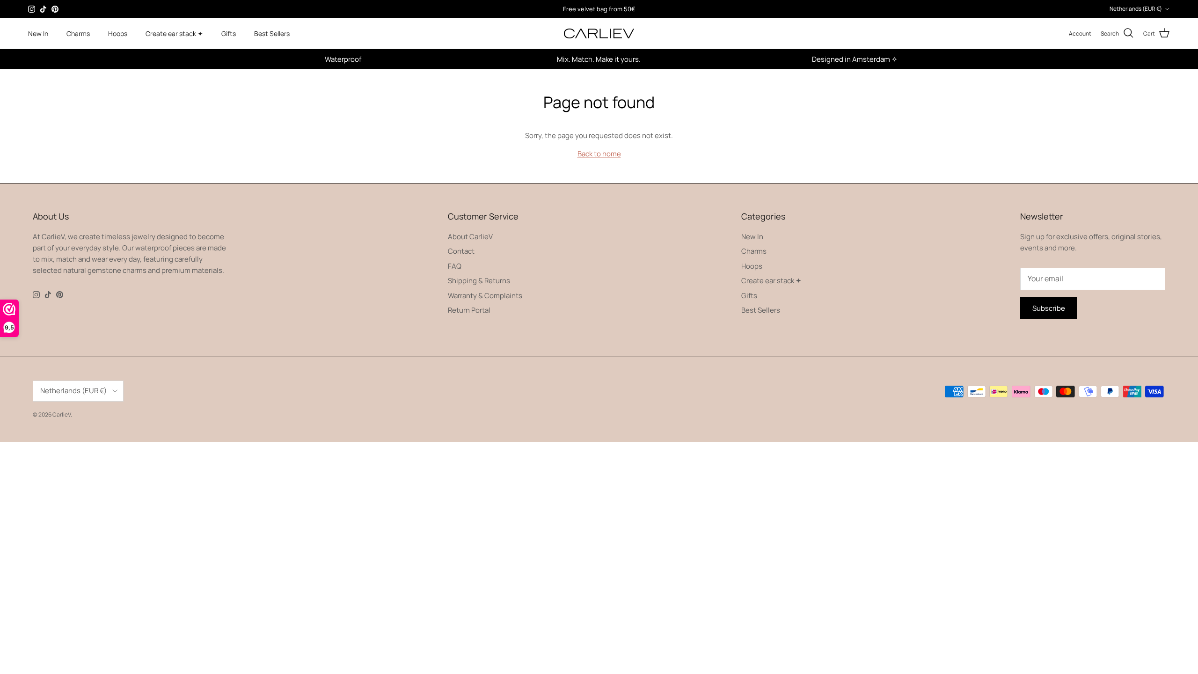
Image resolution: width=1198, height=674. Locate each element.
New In (38, 33)
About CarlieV (470, 237)
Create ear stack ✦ (174, 33)
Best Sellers (272, 33)
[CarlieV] (599, 33)
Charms (78, 33)
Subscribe (1048, 308)
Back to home (599, 154)
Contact (461, 251)
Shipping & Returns (479, 281)
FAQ (454, 266)
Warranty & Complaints (485, 295)
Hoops (117, 33)
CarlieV (61, 414)
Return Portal (469, 310)
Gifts (228, 33)
